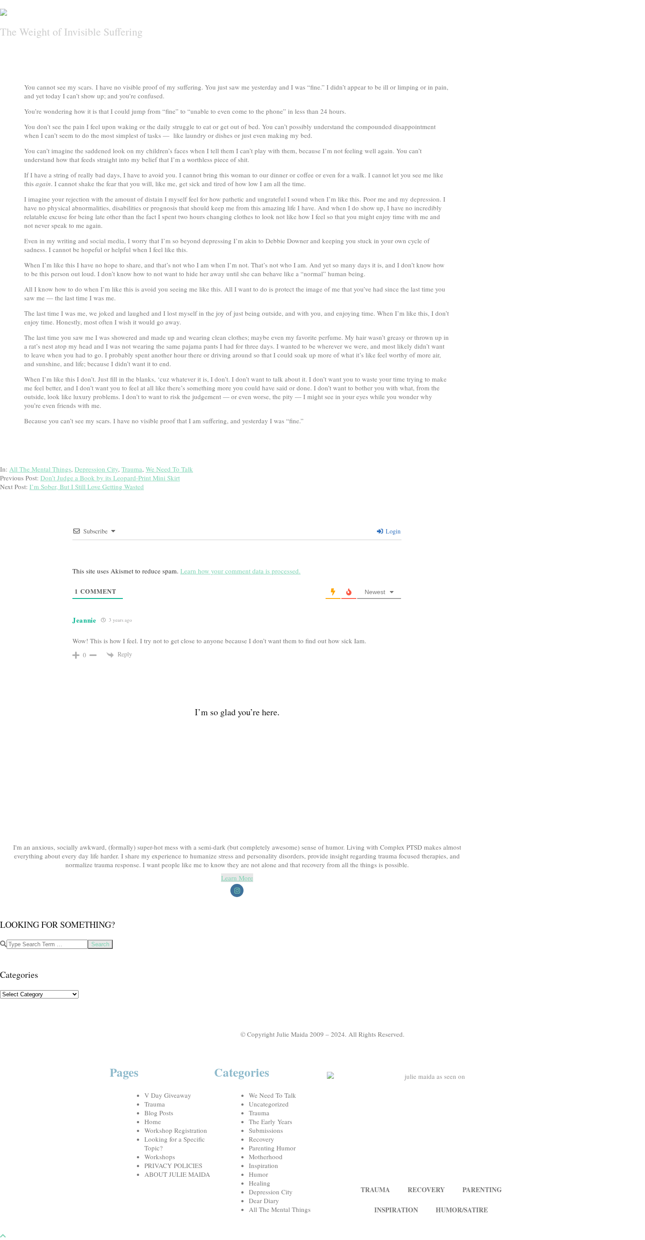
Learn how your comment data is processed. (240, 570)
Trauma (132, 469)
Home (152, 1121)
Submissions (266, 1130)
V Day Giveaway (167, 1095)
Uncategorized (269, 1103)
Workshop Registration (175, 1130)
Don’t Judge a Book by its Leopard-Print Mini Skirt (110, 477)
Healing (259, 1183)
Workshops (159, 1156)
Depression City (96, 469)
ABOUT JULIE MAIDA (177, 1174)
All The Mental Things (40, 469)
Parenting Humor (272, 1147)
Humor (258, 1174)
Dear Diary (264, 1200)
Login (392, 531)
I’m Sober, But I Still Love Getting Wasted (86, 486)
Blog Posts (158, 1112)
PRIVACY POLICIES (173, 1165)
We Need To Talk (169, 469)
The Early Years (270, 1121)
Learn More (237, 877)
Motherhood (266, 1156)
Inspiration (263, 1165)
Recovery (261, 1139)
